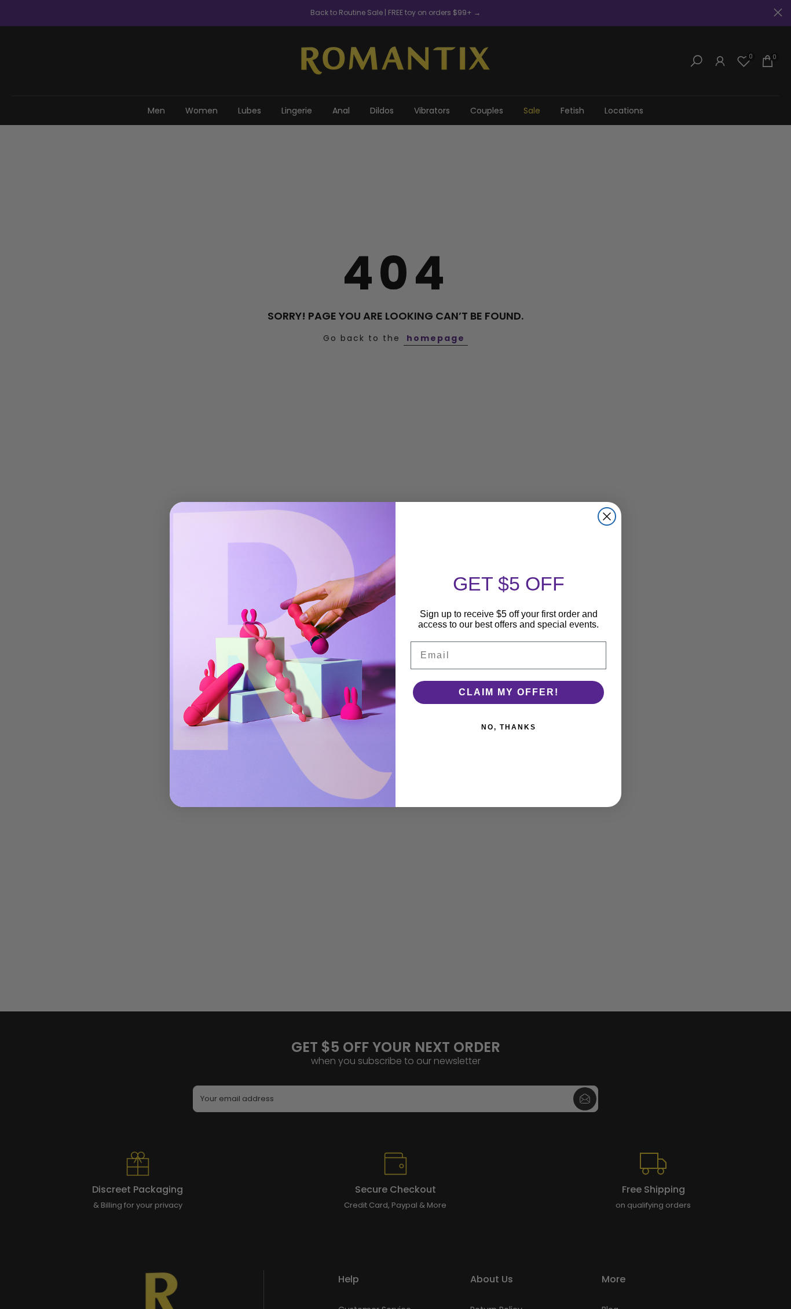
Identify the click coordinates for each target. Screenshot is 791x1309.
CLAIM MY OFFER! (509, 692)
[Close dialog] (607, 516)
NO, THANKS (508, 727)
